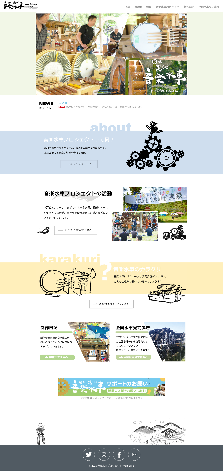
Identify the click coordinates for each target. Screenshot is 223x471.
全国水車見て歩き (209, 6)
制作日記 (189, 6)
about (138, 6)
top (128, 6)
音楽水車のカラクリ (167, 6)
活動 (148, 6)
